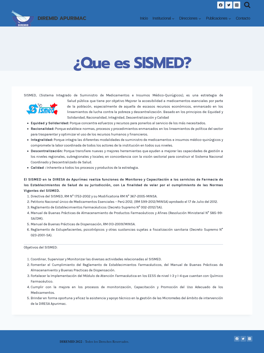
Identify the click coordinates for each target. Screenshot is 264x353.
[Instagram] (236, 5)
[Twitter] (228, 5)
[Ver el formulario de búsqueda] (247, 5)
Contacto (243, 18)
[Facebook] (220, 5)
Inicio (144, 18)
